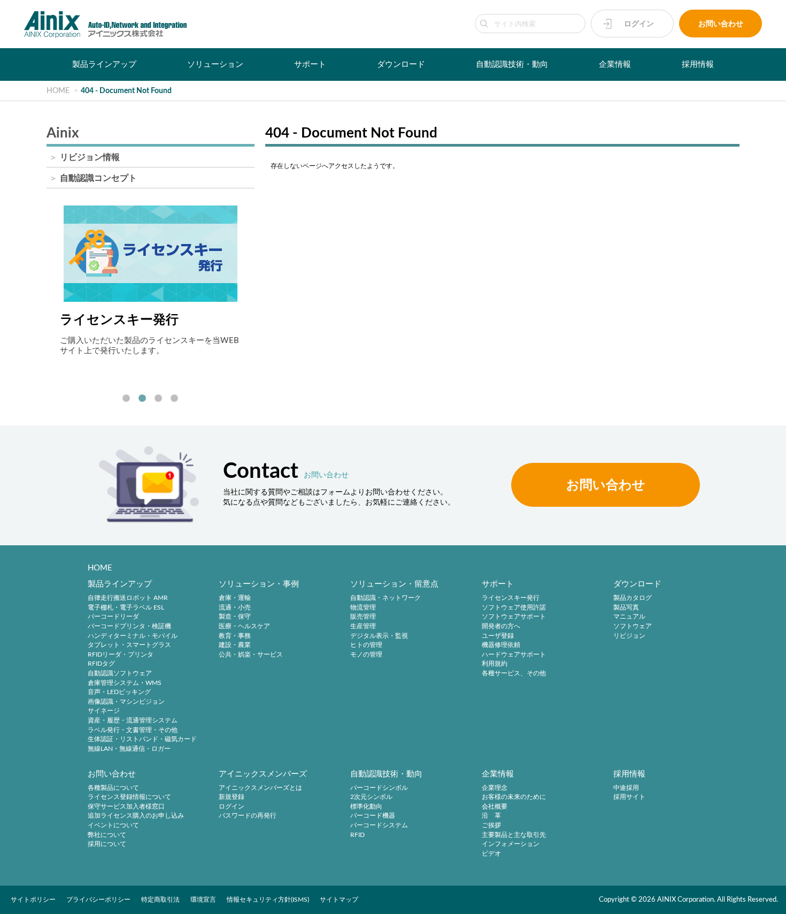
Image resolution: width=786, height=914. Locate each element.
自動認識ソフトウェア (120, 673)
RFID (357, 835)
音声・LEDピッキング (119, 692)
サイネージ (104, 711)
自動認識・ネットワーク (385, 598)
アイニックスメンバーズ (263, 774)
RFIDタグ (101, 664)
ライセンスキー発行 (511, 598)
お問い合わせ (720, 24)
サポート (310, 64)
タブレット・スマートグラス (129, 645)
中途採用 (626, 787)
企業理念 (494, 787)
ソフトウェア (632, 626)
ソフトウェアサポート (514, 617)
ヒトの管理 (366, 645)
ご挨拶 (491, 825)
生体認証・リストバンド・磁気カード (142, 739)
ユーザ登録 (498, 636)
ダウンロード (401, 64)
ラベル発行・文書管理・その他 (133, 730)
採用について (107, 844)
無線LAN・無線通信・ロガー (129, 748)
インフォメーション (511, 844)
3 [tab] (158, 398)
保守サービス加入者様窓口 (126, 806)
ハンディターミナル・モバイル (133, 636)
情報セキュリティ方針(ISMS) (268, 899)
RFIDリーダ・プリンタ (120, 654)
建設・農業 (235, 645)
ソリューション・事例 (259, 584)
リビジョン (629, 636)
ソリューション (215, 64)
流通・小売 (235, 607)
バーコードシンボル (379, 787)
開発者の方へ (501, 626)
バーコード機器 (372, 816)
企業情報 (615, 64)
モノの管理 (366, 654)
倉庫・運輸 (235, 598)
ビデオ (491, 853)
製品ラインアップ (104, 64)
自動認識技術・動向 (512, 64)
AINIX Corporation (685, 899)
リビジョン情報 (90, 157)
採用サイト (629, 797)
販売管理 (363, 617)
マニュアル (629, 617)
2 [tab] (142, 398)
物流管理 (363, 607)
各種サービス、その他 (514, 673)
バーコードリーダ (113, 617)
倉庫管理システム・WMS (124, 683)
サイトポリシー (33, 899)
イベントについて (113, 825)
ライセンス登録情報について (129, 797)
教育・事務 (235, 636)
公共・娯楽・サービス (251, 654)
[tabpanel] (150, 280)
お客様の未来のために (514, 797)
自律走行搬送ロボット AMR (128, 598)
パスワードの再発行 (247, 816)
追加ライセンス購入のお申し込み (136, 816)
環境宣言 (203, 899)
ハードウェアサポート (514, 654)
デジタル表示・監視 (379, 636)
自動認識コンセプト (98, 178)
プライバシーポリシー (98, 899)
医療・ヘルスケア (244, 626)
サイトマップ (339, 899)
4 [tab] (174, 398)
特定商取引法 (160, 899)
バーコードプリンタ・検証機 (129, 626)
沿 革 (491, 816)
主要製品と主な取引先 (514, 835)
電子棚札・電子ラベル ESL (126, 607)
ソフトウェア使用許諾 (514, 607)
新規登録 (231, 797)
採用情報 (698, 64)
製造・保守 (235, 617)
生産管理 (363, 626)
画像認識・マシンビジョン (126, 701)
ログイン (639, 24)
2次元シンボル (371, 797)
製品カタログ (632, 598)
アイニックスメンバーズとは (260, 787)
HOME (100, 568)
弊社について (107, 835)
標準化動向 (366, 806)
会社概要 (494, 806)
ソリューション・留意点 (394, 584)
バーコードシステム (379, 825)
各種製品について (113, 787)
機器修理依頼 (501, 645)
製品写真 (626, 607)
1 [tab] (126, 398)
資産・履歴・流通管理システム (133, 720)
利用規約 (494, 664)
